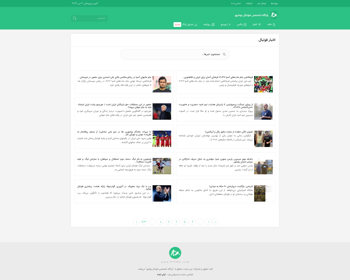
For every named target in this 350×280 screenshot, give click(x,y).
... (201, 222)
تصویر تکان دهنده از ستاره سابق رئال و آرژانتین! (229, 132)
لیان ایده (161, 275)
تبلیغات (248, 3)
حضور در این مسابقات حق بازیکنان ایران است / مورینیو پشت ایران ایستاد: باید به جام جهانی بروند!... (114, 106)
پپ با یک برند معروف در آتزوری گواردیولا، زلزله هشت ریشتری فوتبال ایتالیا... (114, 187)
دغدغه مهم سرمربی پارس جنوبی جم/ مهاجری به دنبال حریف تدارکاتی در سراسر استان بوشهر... (216, 160)
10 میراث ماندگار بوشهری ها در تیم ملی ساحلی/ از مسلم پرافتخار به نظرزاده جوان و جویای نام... (114, 133)
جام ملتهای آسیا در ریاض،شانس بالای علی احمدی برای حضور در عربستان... (114, 77)
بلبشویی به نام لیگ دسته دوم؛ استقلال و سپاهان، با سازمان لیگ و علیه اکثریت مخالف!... (114, 160)
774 (143, 222)
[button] (271, 24)
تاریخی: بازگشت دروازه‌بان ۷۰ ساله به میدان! (231, 186)
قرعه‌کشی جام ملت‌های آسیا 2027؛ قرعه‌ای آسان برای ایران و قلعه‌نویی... (217, 77)
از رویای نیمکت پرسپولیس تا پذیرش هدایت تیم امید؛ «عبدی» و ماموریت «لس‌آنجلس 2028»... (216, 106)
